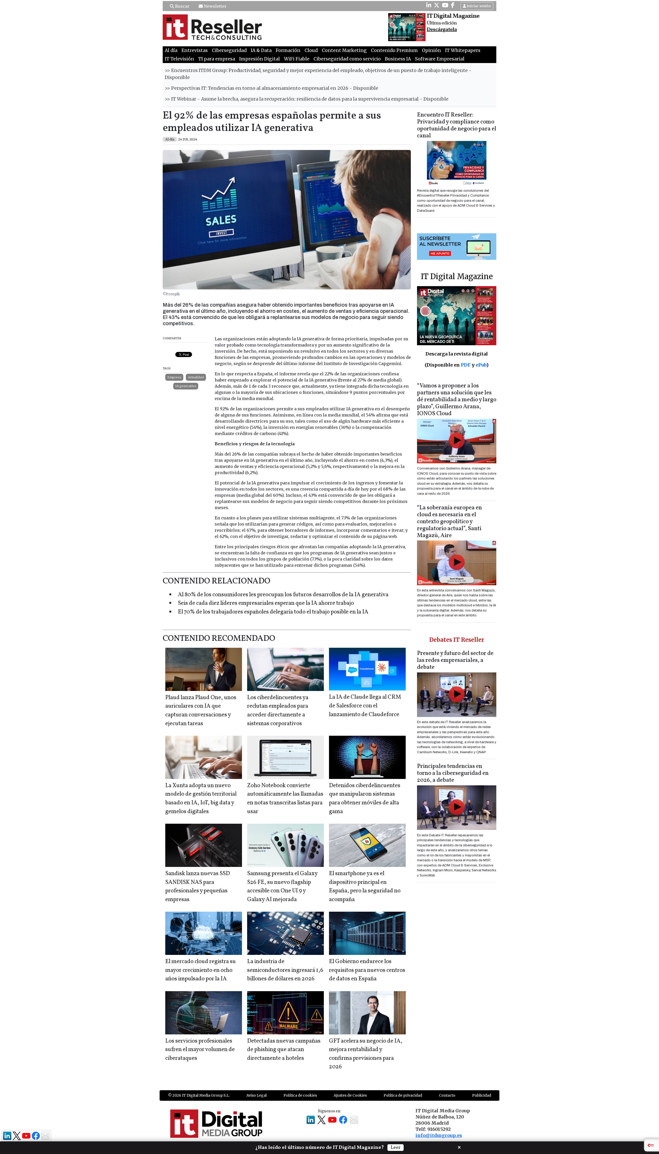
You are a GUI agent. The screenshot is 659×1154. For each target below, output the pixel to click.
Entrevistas (194, 50)
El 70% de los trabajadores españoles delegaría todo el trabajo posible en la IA (273, 612)
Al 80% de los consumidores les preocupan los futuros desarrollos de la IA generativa (283, 595)
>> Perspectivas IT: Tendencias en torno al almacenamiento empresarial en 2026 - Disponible (271, 88)
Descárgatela (442, 29)
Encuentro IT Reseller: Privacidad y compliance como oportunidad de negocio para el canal (456, 125)
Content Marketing (344, 50)
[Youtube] (445, 5)
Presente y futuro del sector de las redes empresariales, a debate (455, 660)
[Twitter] (436, 5)
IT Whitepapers (462, 50)
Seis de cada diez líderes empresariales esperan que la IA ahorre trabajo (266, 603)
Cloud (311, 50)
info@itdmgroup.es (438, 1135)
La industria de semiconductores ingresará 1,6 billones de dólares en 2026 (285, 970)
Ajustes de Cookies (350, 1095)
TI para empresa (216, 59)
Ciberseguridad (229, 50)
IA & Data (261, 50)
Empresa (174, 377)
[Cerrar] (459, 1147)
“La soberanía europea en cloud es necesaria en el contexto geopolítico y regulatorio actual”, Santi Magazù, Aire (449, 522)
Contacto (447, 1095)
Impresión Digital (259, 59)
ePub (481, 365)
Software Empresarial (439, 59)
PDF (466, 365)
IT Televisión (179, 59)
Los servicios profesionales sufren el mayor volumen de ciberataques (200, 1049)
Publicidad (481, 1095)
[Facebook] (453, 5)
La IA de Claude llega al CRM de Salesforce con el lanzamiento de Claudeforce (365, 705)
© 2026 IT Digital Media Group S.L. (199, 1095)
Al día (171, 50)
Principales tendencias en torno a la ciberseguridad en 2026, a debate (453, 773)
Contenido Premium (394, 50)
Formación (288, 50)
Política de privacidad (403, 1095)
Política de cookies (300, 1095)
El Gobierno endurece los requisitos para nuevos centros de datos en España (367, 970)
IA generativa (185, 386)
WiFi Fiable (296, 59)
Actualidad (196, 377)
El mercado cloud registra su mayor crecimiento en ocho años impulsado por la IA (200, 970)
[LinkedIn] (428, 5)
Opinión (431, 50)
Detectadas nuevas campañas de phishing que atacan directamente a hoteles (283, 1049)
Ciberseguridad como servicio (347, 59)
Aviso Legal (256, 1095)
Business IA (398, 59)
